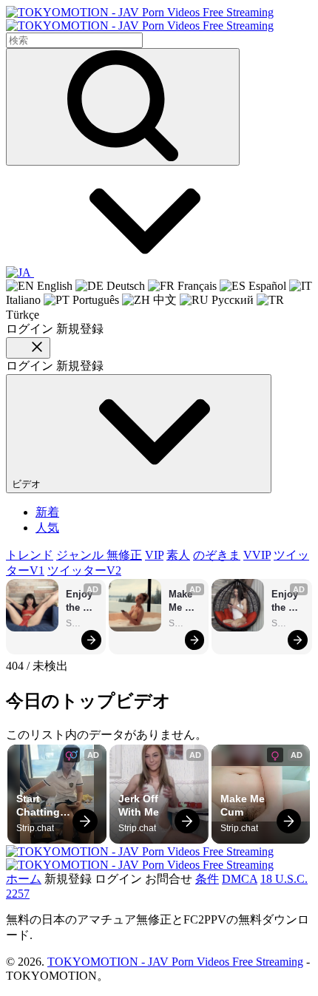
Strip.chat (82, 623)
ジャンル (81, 555)
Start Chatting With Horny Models (39, 806)
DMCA (239, 879)
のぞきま (216, 555)
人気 (47, 527)
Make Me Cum (182, 601)
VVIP (257, 555)
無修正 (124, 555)
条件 (207, 879)
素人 (178, 555)
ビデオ (28, 483)
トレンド (29, 555)
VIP (154, 555)
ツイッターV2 (84, 570)
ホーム (23, 879)
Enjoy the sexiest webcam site (82, 601)
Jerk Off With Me (139, 805)
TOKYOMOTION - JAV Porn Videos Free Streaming (175, 961)
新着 (47, 512)
